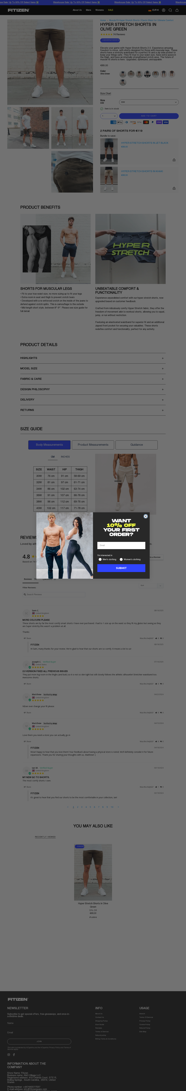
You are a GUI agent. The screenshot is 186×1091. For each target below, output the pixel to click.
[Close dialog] (145, 516)
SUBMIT (121, 568)
